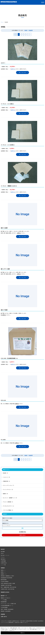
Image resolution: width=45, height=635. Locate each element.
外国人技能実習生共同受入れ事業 (8, 583)
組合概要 (3, 551)
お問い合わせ (22, 535)
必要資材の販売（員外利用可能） (8, 589)
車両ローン (3, 570)
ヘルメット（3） (7, 477)
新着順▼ (31, 30)
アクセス (3, 557)
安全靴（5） (6, 473)
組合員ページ (4, 595)
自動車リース (3, 574)
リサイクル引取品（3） (8, 510)
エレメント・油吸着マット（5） (10, 497)
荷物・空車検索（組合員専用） (7, 609)
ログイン (13, 69)
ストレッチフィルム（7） (9, 485)
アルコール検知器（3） (8, 502)
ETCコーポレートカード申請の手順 (8, 603)
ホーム (2, 22)
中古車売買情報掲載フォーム (7, 605)
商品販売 (5, 592)
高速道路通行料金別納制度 (6, 577)
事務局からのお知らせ (5, 598)
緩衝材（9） (6, 493)
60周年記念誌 (4, 563)
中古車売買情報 (4, 607)
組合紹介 (3, 549)
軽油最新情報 (4, 601)
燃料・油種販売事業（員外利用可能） (9, 587)
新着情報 (3, 614)
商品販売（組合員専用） (6, 611)
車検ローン (3, 572)
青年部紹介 (3, 559)
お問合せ (19, 233)
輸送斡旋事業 (4, 579)
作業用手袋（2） (7, 481)
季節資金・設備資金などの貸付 (7, 575)
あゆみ (2, 553)
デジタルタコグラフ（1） (9, 506)
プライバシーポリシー (4, 630)
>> (30, 34)
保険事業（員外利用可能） (6, 585)
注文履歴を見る (22, 531)
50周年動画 (3, 561)
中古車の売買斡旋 (4, 581)
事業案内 (3, 568)
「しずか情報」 (4, 599)
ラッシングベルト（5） (8, 489)
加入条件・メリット (5, 555)
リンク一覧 (3, 564)
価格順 (25, 30)
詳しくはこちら (22, 72)
